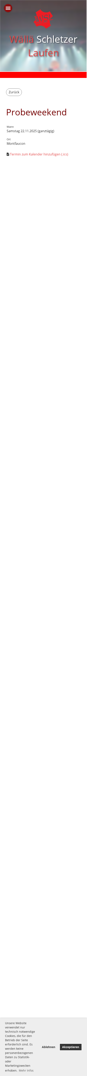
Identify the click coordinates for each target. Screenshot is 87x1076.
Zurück (14, 92)
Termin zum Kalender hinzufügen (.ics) (39, 154)
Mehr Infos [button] (26, 1070)
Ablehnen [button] (48, 1047)
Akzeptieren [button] (70, 1047)
